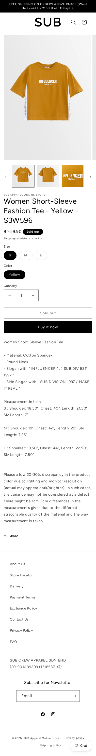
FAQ (13, 642)
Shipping (9, 238)
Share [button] (13, 536)
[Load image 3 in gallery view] (73, 176)
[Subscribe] (74, 696)
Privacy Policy (21, 630)
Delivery (17, 586)
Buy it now (48, 327)
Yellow (17, 275)
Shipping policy (51, 745)
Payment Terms (23, 597)
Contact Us (19, 619)
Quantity (10, 286)
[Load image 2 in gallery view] (48, 176)
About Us (17, 564)
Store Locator (21, 575)
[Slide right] (90, 177)
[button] (9, 22)
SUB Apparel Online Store (41, 738)
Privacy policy (74, 738)
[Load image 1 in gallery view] (23, 176)
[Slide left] (5, 177)
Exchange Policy (23, 608)
